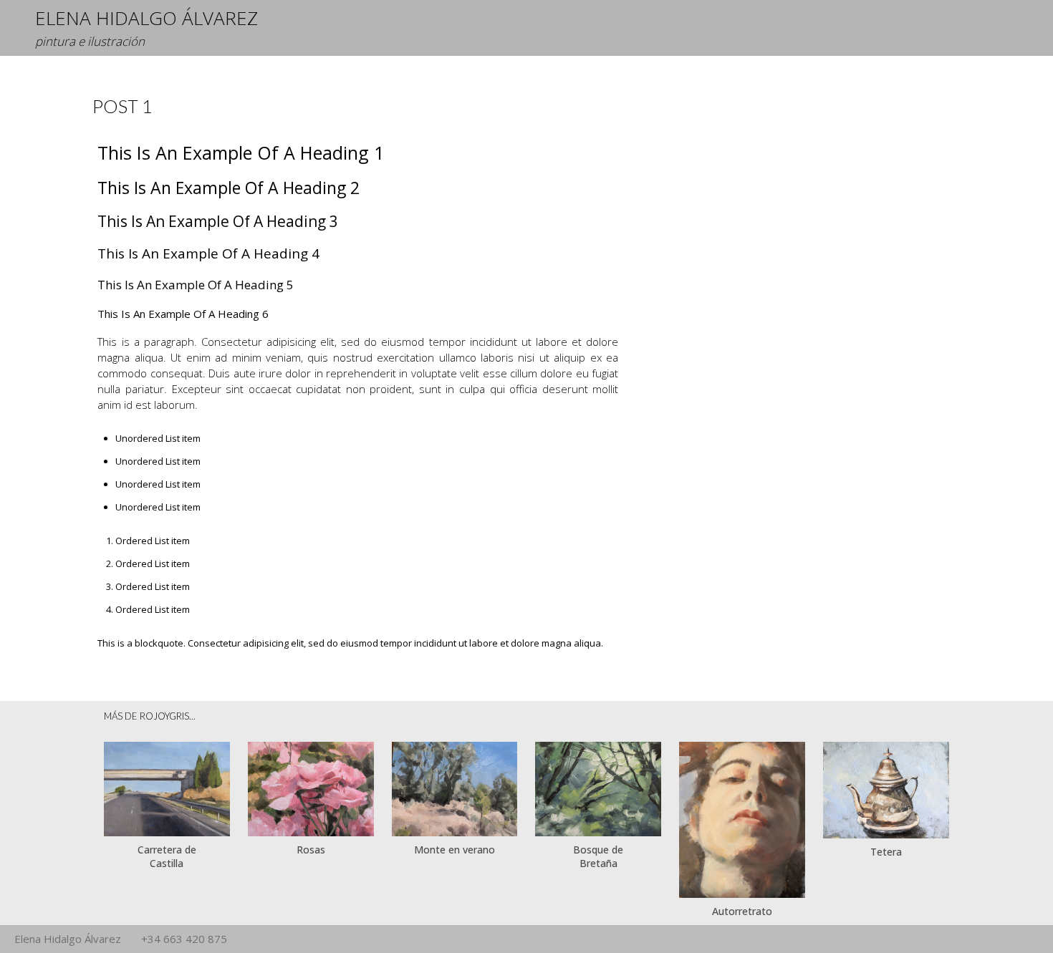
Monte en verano (454, 849)
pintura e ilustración (90, 41)
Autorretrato (742, 911)
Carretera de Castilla (167, 856)
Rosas (311, 849)
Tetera (886, 851)
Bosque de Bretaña (598, 856)
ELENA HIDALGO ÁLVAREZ (146, 18)
